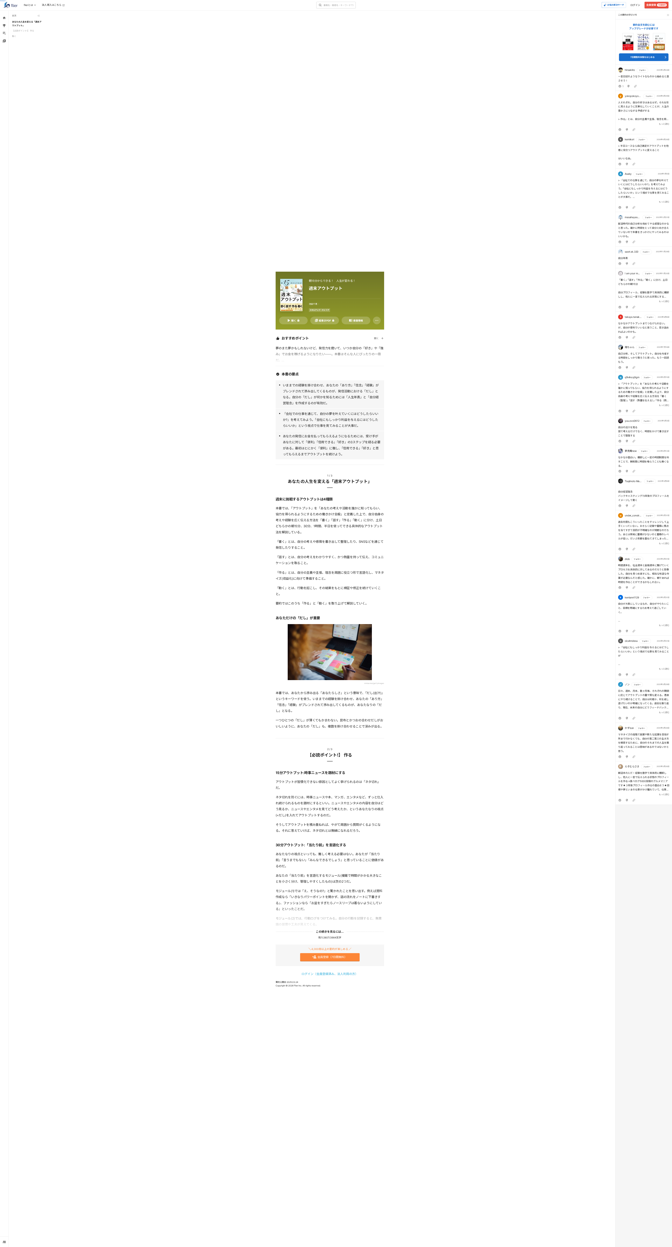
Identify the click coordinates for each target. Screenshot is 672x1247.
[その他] (377, 320)
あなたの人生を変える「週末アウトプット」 (26, 23)
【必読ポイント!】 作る (23, 30)
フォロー (642, 70)
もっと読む (664, 124)
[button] (643, 78)
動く (14, 36)
